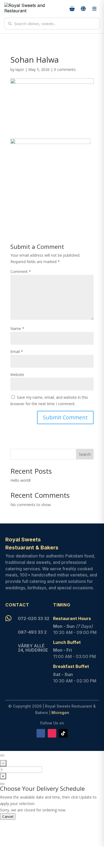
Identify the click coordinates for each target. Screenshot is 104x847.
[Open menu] (94, 8)
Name (17, 328)
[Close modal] (2, 755)
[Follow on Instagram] (52, 733)
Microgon (60, 712)
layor (19, 69)
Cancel (7, 816)
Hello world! (20, 480)
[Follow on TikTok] (63, 733)
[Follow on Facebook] (41, 733)
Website (17, 374)
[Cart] (72, 8)
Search (85, 454)
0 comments (65, 69)
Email (16, 351)
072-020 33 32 (33, 618)
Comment (20, 271)
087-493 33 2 (32, 632)
